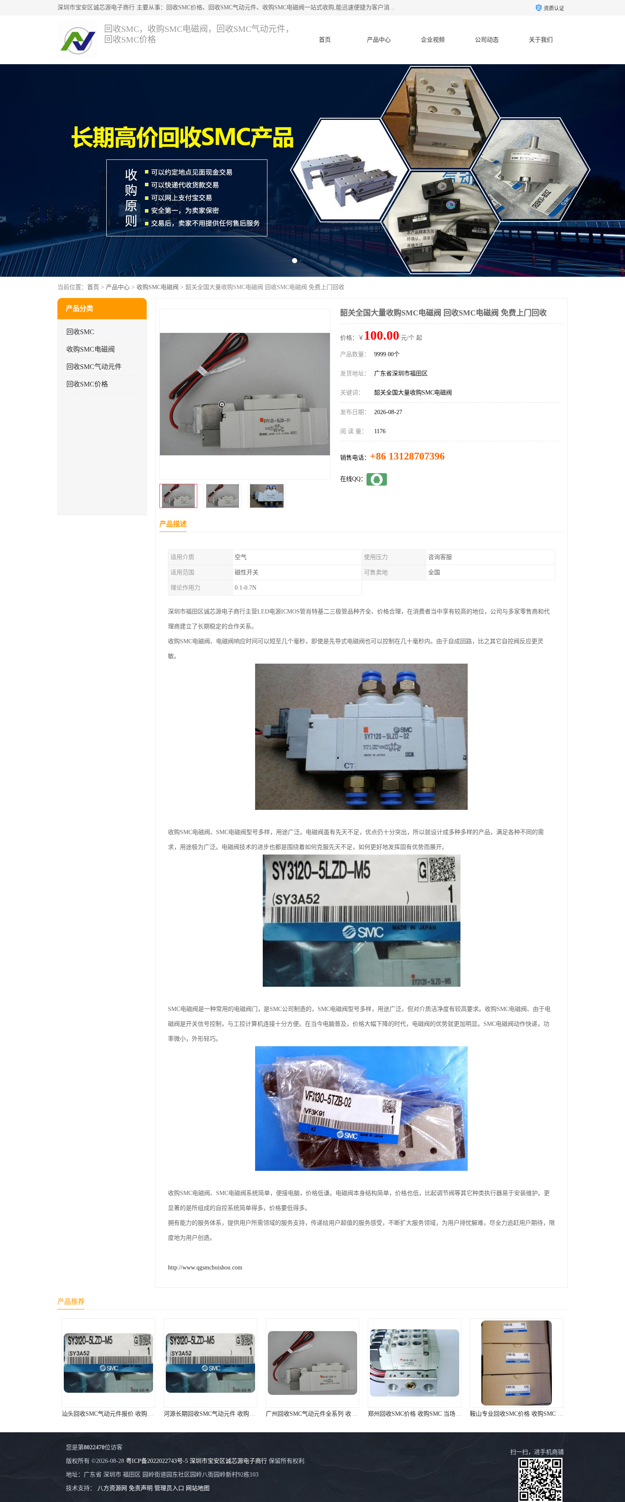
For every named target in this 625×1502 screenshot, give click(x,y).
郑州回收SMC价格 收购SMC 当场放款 (344, 1414)
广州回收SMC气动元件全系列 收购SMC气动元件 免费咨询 (269, 1414)
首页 (325, 40)
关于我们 (541, 40)
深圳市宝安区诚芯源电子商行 (228, 1461)
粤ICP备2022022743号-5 (157, 1461)
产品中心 (379, 40)
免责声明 (141, 1488)
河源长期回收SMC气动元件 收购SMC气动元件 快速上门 (164, 1414)
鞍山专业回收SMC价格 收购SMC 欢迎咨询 (452, 1414)
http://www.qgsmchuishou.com (205, 1267)
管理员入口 (169, 1488)
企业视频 (433, 40)
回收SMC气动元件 (94, 366)
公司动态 (487, 40)
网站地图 (198, 1488)
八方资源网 (112, 1488)
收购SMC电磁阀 (157, 287)
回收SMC (80, 331)
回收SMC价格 (87, 384)
